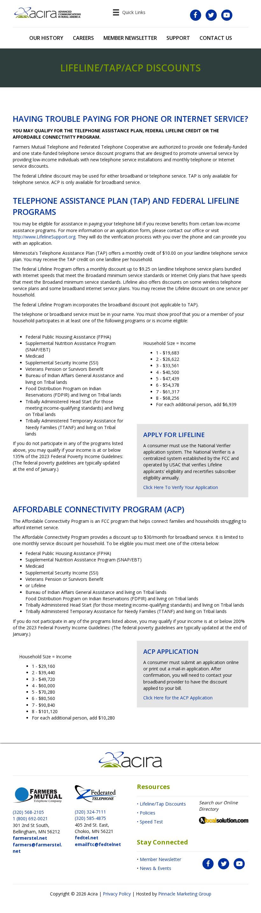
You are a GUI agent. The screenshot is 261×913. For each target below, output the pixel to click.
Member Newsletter (160, 859)
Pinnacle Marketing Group (184, 894)
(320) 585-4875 (90, 818)
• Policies (146, 813)
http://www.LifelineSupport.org (44, 237)
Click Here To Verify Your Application (180, 487)
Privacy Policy (117, 894)
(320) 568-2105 (28, 812)
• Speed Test (150, 822)
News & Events (155, 868)
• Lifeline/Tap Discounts (161, 804)
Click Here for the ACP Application (178, 698)
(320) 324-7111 (90, 812)
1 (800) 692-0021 (30, 818)
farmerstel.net (30, 838)
